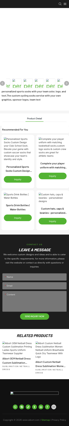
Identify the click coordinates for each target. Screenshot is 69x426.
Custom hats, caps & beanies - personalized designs (52, 211)
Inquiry (17, 179)
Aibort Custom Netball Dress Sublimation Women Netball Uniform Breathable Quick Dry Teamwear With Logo (50, 364)
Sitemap (45, 419)
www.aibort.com (30, 419)
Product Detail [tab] (34, 118)
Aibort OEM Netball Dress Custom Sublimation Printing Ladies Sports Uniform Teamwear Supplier (16, 361)
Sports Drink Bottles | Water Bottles (18, 207)
